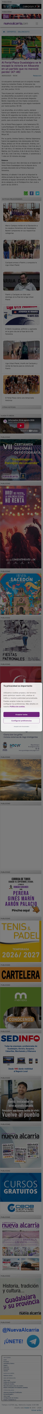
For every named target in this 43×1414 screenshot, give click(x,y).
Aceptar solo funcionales (21, 726)
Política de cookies (17, 706)
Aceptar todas (21, 714)
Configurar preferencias (21, 721)
